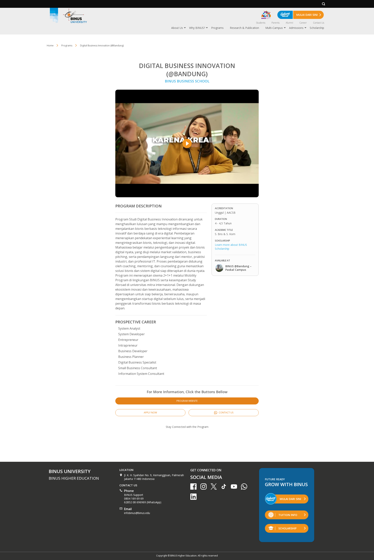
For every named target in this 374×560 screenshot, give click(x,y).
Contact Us (318, 22)
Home (50, 45)
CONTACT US (225, 412)
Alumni (289, 22)
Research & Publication (244, 28)
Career (303, 22)
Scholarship (317, 28)
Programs (217, 28)
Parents (276, 22)
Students (260, 22)
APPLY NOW (150, 412)
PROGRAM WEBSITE (187, 401)
